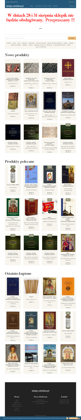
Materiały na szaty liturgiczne (43, 45)
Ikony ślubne (14, 78)
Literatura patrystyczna (50, 332)
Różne (68, 45)
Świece (31, 45)
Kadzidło (24, 43)
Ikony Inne (14, 363)
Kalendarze (65, 111)
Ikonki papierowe (47, 296)
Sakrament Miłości (49, 190)
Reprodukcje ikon (33, 111)
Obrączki (25, 45)
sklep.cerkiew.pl (15, 5)
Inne (65, 78)
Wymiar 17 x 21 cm (13, 80)
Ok (67, 418)
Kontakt (55, 5)
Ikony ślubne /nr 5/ (12, 83)
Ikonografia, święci (12, 217)
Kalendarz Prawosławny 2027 (68, 115)
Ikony (19, 43)
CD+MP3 (9, 43)
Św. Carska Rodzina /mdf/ (68, 367)
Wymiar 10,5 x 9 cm (13, 366)
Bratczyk (47, 330)
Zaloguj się (72, 1)
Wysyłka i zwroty (47, 5)
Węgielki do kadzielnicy (49, 218)
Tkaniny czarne (49, 80)
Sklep (31, 5)
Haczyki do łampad (16, 45)
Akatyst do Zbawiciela (31, 337)
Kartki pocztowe (41, 43)
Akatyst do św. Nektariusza (49, 370)
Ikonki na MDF (66, 363)
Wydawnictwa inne (68, 79)
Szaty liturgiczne (41, 46)
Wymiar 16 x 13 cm (68, 255)
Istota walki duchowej (13, 113)
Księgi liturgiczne (31, 218)
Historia (45, 111)
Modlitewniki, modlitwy (13, 333)
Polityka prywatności (17, 406)
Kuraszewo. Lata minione (13, 257)
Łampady (71, 43)
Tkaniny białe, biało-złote (31, 80)
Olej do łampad (11, 184)
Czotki (14, 43)
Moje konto (17, 410)
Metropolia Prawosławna (68, 112)
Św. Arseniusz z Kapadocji (49, 334)
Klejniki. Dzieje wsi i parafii (13, 146)
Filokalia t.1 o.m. (68, 82)
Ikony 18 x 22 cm (68, 364)
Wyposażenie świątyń (60, 45)
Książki (66, 43)
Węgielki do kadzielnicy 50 (49, 221)
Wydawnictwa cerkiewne (31, 186)
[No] (77, 418)
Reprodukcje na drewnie (12, 79)
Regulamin (38, 5)
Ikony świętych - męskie (49, 298)
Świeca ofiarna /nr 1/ (31, 299)
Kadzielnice (31, 43)
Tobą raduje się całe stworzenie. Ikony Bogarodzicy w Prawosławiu (13, 224)
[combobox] (35, 38)
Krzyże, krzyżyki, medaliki (54, 43)
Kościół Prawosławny (31, 190)
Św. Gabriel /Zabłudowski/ (13, 368)
